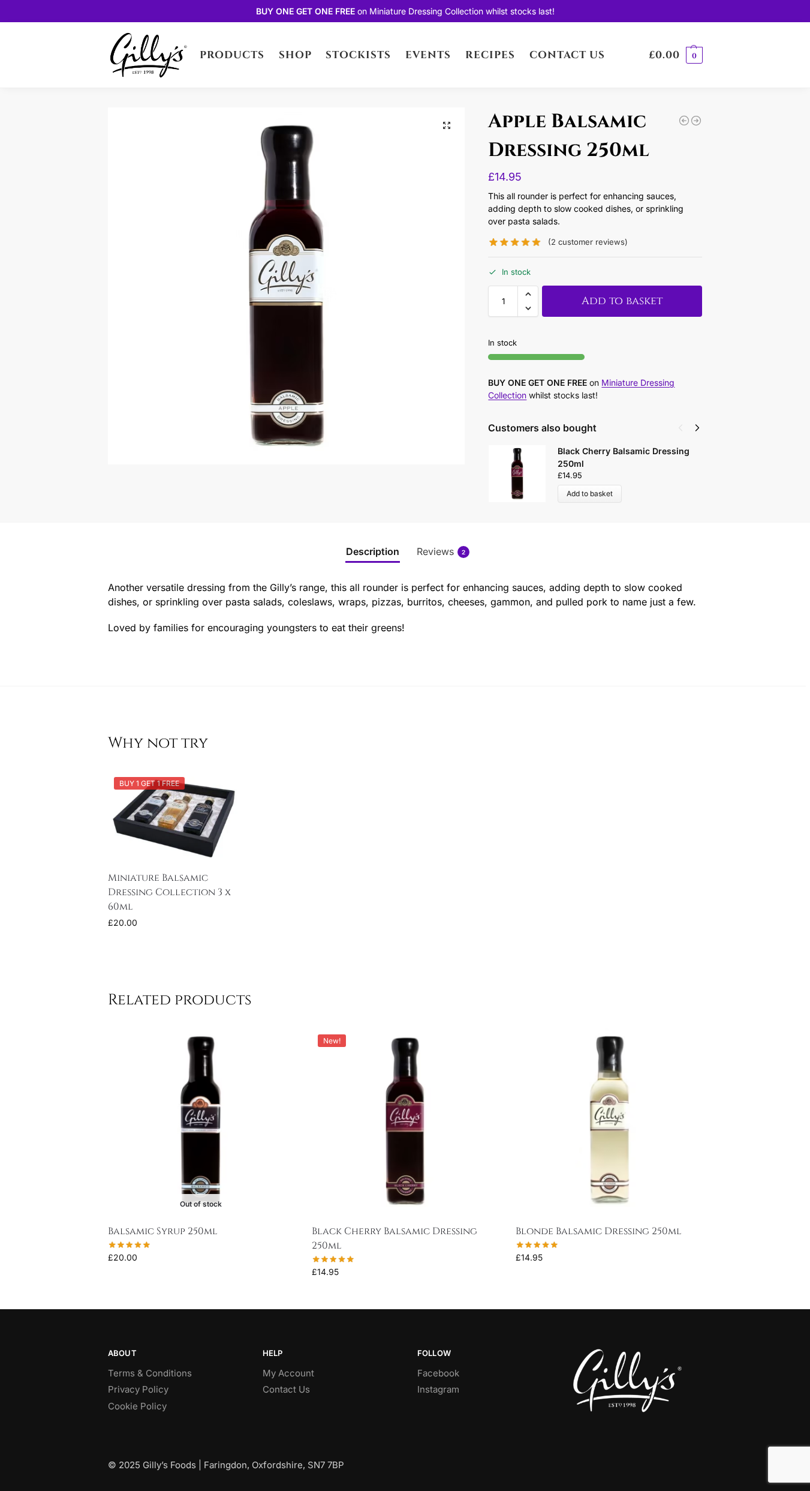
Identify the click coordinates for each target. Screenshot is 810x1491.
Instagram (438, 1389)
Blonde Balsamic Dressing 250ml (599, 1231)
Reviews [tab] (441, 551)
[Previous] (680, 428)
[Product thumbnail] (523, 473)
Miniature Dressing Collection (426, 11)
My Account (288, 1373)
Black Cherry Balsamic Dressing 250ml (394, 1238)
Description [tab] (372, 551)
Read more (201, 1282)
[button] (676, 55)
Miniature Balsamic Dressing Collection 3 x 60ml (169, 892)
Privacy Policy (138, 1389)
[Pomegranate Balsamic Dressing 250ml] (696, 121)
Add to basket (622, 300)
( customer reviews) (588, 242)
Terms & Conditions (150, 1373)
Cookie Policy (137, 1406)
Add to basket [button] (175, 948)
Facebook (438, 1373)
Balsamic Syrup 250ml (163, 1231)
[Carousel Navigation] (685, 428)
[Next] (697, 428)
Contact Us (286, 1389)
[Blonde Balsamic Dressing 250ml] (684, 121)
